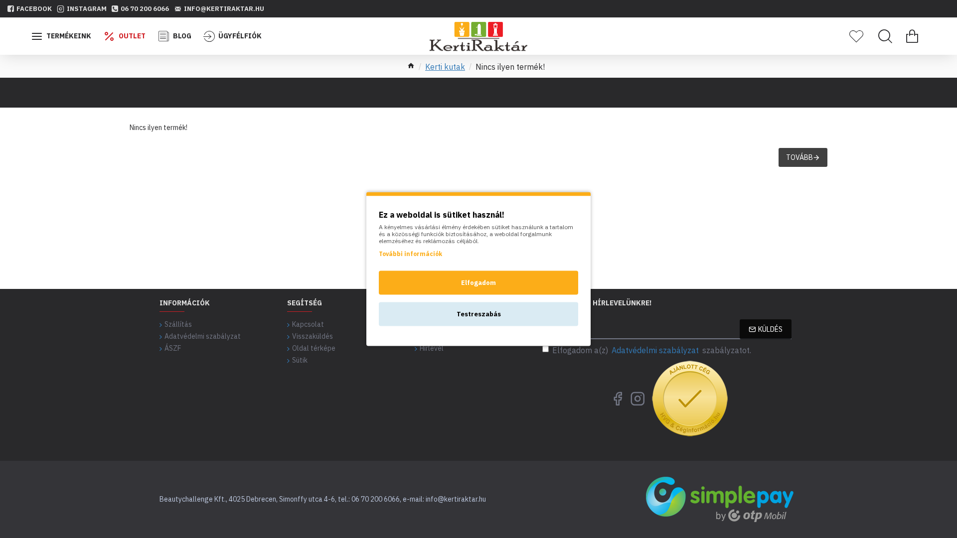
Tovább (799, 157)
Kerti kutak (445, 67)
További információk (410, 254)
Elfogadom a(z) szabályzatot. (651, 350)
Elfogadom (478, 282)
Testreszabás (479, 314)
